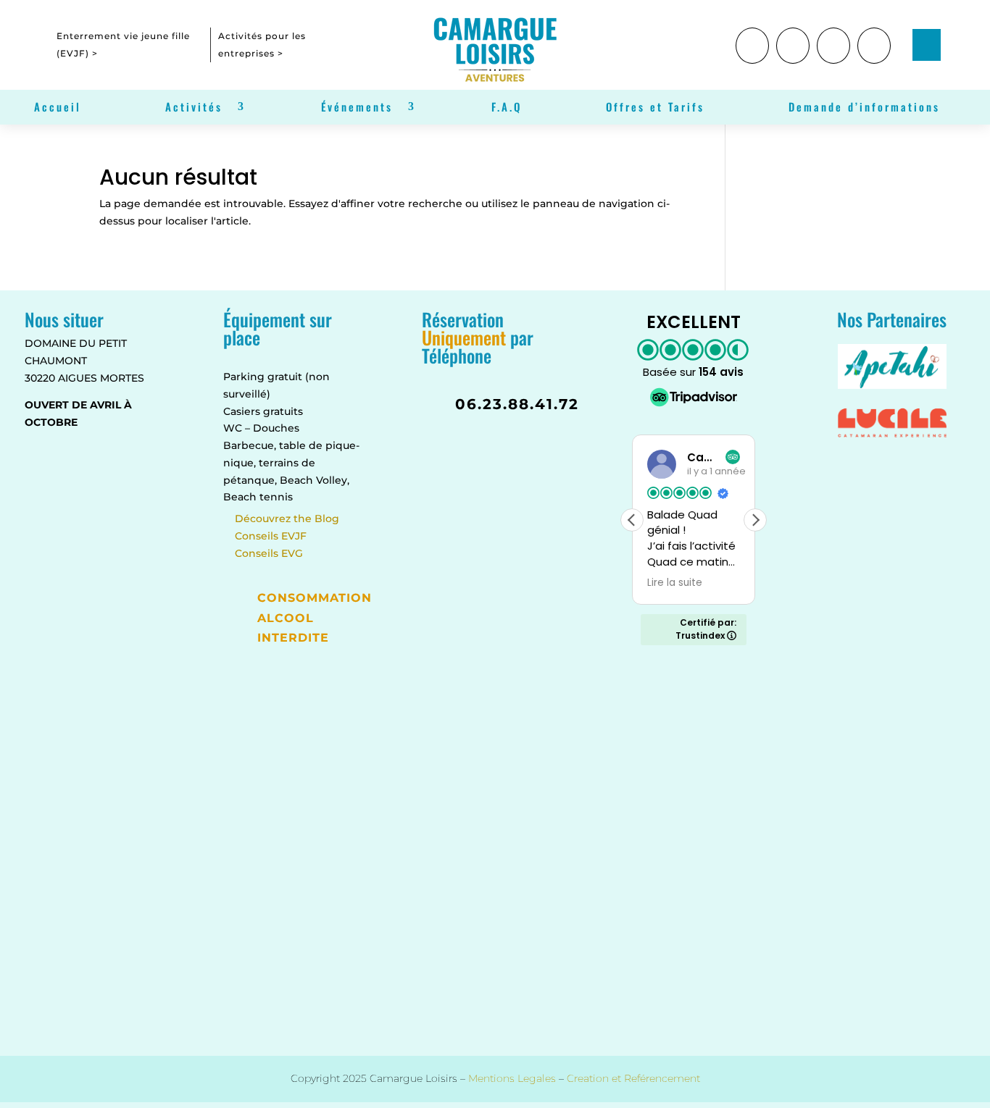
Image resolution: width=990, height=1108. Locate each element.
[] (793, 60)
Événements (357, 107)
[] (833, 60)
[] (874, 60)
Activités (193, 107)
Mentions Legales (512, 1078)
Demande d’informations (864, 107)
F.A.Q (506, 107)
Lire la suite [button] (674, 582)
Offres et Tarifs (655, 107)
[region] (188, 985)
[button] (755, 520)
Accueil (57, 107)
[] (752, 60)
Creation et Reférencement (633, 1078)
